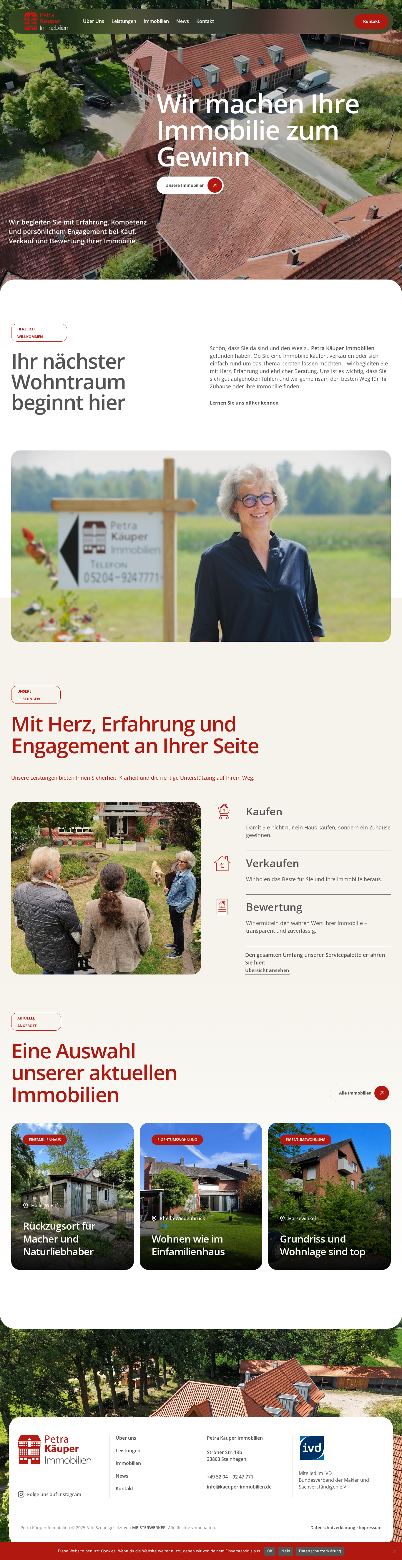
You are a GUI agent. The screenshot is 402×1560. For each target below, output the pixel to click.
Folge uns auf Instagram (54, 1494)
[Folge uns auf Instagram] (21, 1494)
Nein (285, 1551)
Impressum (370, 1527)
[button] (190, 185)
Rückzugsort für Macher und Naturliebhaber (59, 1238)
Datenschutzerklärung (332, 1527)
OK (270, 1551)
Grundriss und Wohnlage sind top (322, 1245)
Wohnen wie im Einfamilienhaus (188, 1245)
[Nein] (395, 1551)
